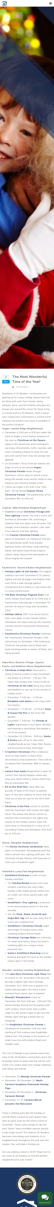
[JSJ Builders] (4, 3)
